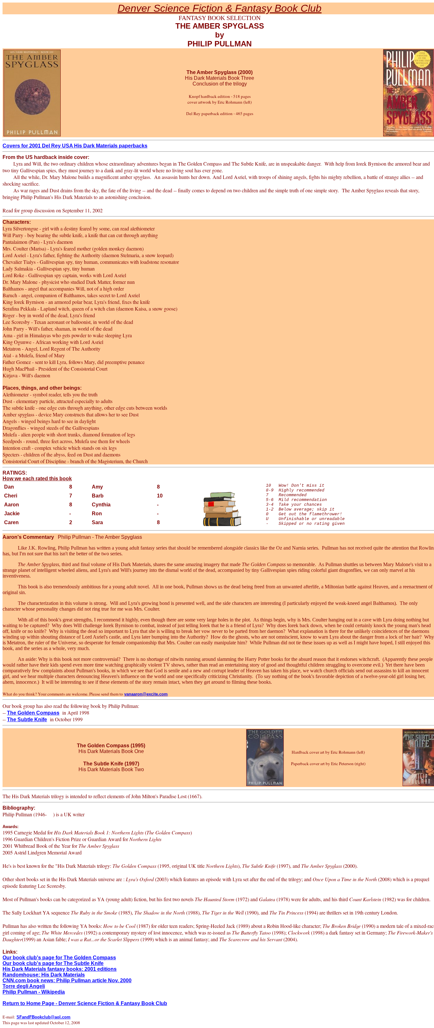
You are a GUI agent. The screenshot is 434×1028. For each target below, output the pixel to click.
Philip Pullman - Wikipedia (34, 992)
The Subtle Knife (27, 719)
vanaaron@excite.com (146, 694)
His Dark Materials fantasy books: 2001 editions (60, 969)
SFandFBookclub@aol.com (44, 1017)
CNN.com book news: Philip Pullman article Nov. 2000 (67, 980)
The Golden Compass (33, 713)
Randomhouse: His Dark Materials (44, 974)
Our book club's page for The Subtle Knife (53, 963)
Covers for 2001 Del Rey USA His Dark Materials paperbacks (75, 145)
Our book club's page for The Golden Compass (59, 957)
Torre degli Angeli (24, 986)
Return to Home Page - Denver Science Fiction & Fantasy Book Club (85, 1003)
